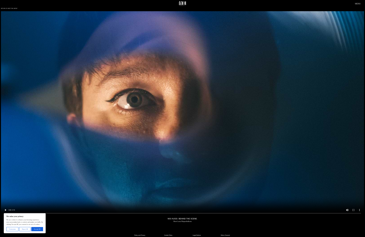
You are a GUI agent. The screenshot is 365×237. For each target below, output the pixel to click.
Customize (12, 229)
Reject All (25, 229)
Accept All (37, 229)
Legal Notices (197, 235)
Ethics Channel (225, 235)
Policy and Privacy (139, 235)
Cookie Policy (168, 235)
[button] (357, 3)
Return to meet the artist (9, 8)
